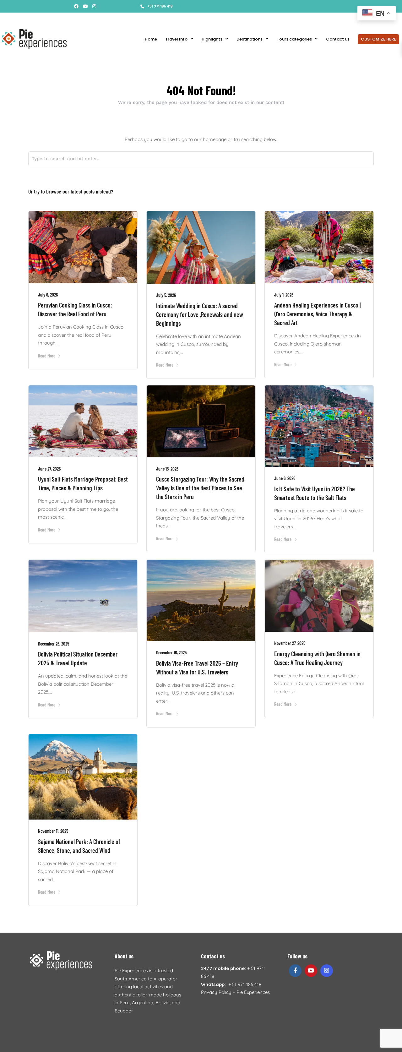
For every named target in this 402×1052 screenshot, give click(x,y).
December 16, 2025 (171, 652)
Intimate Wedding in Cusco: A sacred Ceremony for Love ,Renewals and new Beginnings (199, 314)
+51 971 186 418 (160, 6)
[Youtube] (85, 6)
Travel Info (176, 39)
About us (55, 18)
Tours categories (294, 39)
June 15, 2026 (167, 468)
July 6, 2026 (48, 294)
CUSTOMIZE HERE (378, 39)
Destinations (249, 39)
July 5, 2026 (166, 295)
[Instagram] (94, 6)
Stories (34, 18)
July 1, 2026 (283, 294)
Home (151, 39)
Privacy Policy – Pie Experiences (235, 992)
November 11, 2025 (53, 831)
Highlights (212, 39)
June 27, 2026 (49, 468)
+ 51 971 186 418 (244, 984)
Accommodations (129, 18)
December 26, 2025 (53, 643)
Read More (46, 355)
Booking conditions (88, 18)
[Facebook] (295, 970)
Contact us (338, 39)
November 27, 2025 (289, 643)
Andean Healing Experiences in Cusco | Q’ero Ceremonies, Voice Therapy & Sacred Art (317, 313)
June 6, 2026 (284, 478)
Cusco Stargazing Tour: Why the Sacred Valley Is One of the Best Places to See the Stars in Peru (200, 487)
